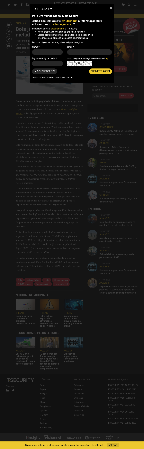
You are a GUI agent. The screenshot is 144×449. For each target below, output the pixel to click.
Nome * (36, 47)
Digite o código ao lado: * (44, 58)
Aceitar (112, 445)
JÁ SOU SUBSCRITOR (44, 71)
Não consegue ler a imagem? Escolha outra (88, 58)
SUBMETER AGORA (100, 71)
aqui (107, 58)
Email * (70, 47)
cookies (51, 445)
